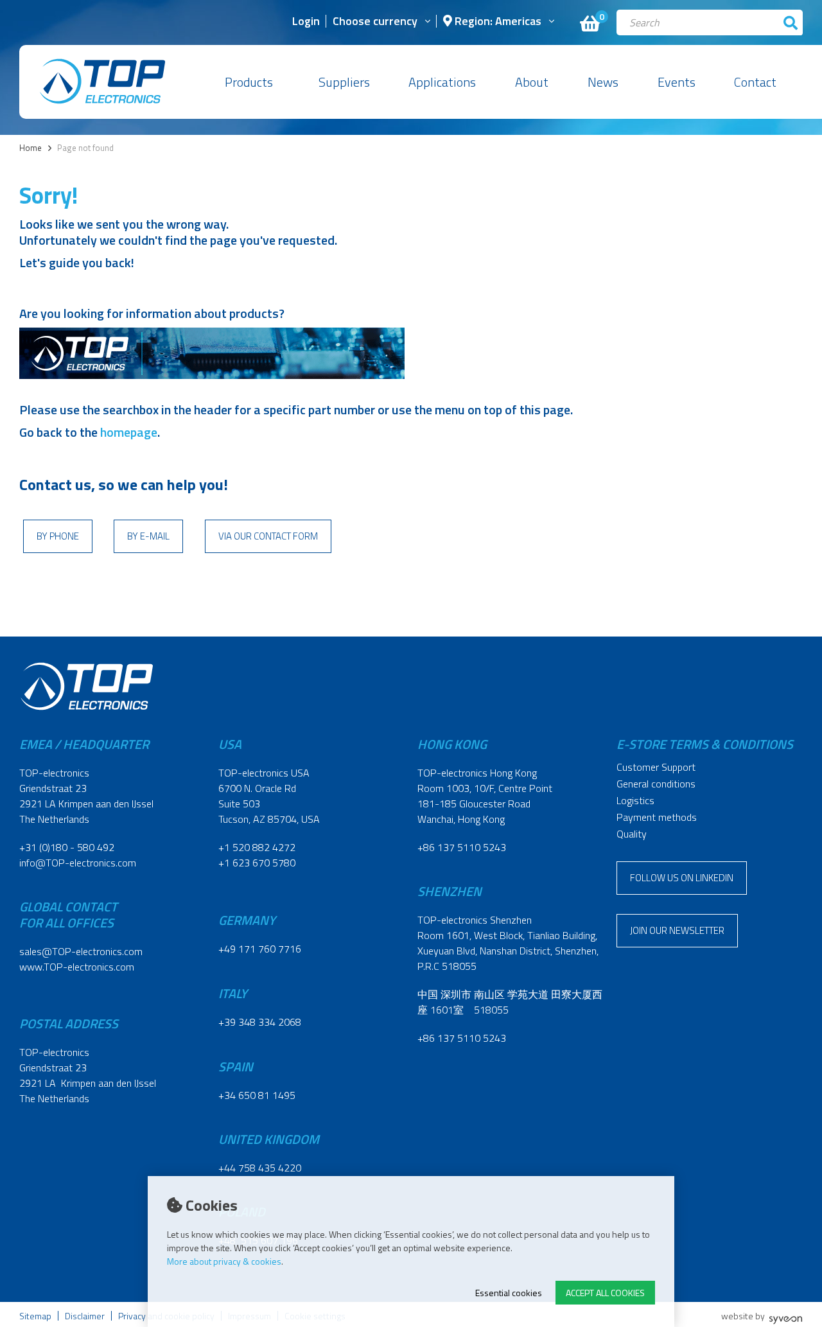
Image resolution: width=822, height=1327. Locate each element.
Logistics (635, 800)
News (603, 82)
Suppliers (344, 82)
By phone (58, 536)
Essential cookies (508, 1292)
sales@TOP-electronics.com (81, 951)
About (531, 82)
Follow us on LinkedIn (681, 877)
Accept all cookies (605, 1292)
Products (249, 82)
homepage (128, 432)
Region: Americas (496, 22)
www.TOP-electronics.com (76, 966)
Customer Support (655, 767)
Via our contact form (268, 536)
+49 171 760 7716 (259, 948)
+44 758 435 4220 (259, 1167)
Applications (442, 82)
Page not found (85, 148)
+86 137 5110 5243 (461, 847)
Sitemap (35, 1316)
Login (306, 22)
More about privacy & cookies (224, 1261)
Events (676, 82)
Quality (631, 833)
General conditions (655, 783)
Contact (755, 82)
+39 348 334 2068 (259, 1022)
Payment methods (656, 817)
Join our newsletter (677, 930)
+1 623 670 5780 (256, 862)
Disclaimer (85, 1316)
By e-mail (148, 536)
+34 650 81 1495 (256, 1095)
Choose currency (375, 22)
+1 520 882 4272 (256, 847)
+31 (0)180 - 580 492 (66, 847)
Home (30, 148)
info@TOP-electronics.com (77, 862)
